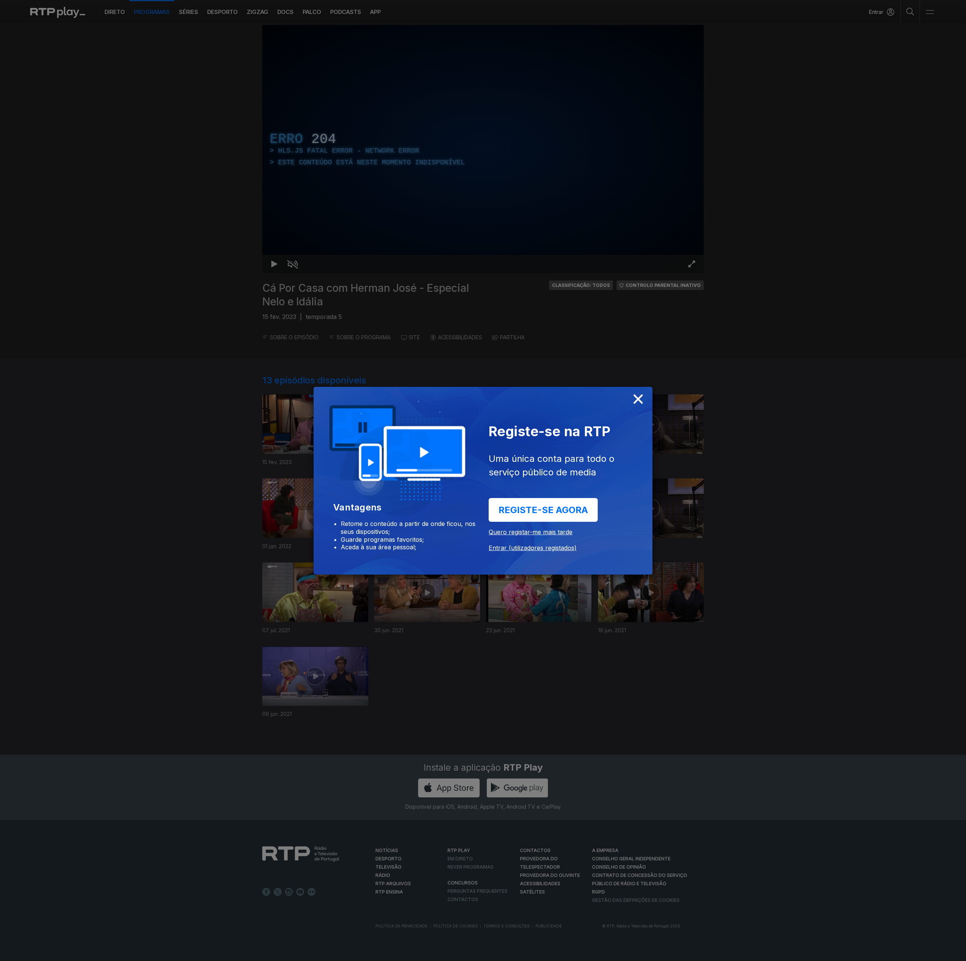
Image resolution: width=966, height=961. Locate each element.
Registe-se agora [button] (543, 509)
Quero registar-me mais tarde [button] (530, 532)
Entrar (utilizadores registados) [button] (533, 548)
